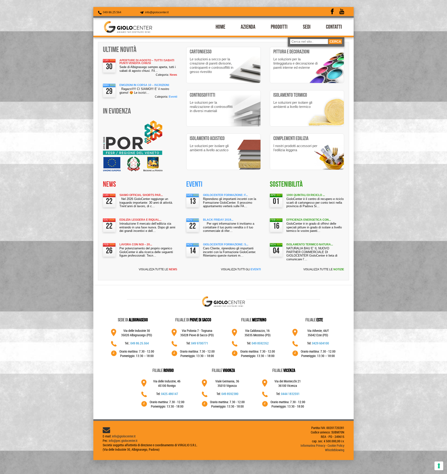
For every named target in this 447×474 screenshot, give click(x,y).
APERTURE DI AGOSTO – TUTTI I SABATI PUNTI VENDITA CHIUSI (146, 62)
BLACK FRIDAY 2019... (218, 219)
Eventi (173, 96)
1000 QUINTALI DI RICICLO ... (305, 195)
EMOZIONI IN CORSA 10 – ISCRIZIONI (144, 85)
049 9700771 (199, 343)
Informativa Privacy (313, 445)
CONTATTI (334, 27)
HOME (220, 27)
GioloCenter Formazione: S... (225, 244)
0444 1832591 (290, 394)
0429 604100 (320, 343)
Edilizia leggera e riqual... (140, 219)
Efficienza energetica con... (308, 219)
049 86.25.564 (111, 12)
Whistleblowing (334, 450)
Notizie (338, 269)
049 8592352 (260, 343)
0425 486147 (169, 394)
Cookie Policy (336, 445)
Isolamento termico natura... (309, 244)
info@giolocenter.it (156, 12)
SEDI (307, 27)
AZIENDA (248, 27)
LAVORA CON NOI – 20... (135, 244)
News (173, 74)
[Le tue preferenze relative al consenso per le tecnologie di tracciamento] (438, 465)
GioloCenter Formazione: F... (225, 195)
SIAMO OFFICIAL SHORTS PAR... (141, 195)
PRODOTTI (279, 27)
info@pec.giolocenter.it (123, 440)
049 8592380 (229, 394)
